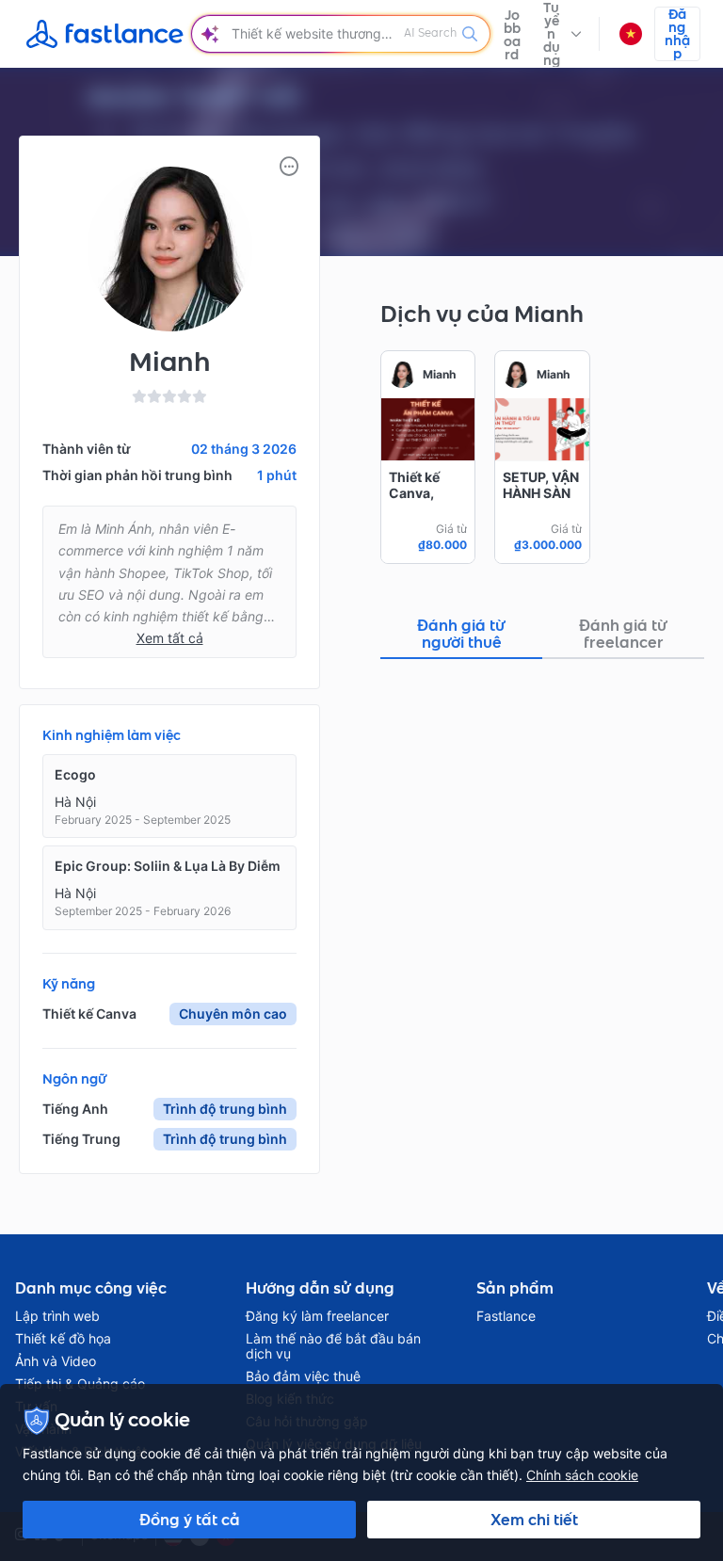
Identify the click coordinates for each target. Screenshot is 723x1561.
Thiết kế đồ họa (63, 1338)
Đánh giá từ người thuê (461, 633)
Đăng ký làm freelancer (317, 1316)
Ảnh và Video (55, 1361)
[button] (562, 34)
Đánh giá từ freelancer (623, 633)
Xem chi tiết (534, 1519)
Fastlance (506, 1316)
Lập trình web (57, 1316)
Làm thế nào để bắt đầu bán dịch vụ (333, 1346)
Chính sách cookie (582, 1475)
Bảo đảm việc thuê (303, 1376)
